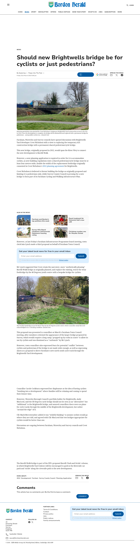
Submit (81, 256)
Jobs (44, 516)
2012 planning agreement (53, 166)
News (19, 49)
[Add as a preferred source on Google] (102, 75)
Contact (46, 512)
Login (131, 5)
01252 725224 (17, 534)
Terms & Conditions (50, 509)
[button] (8, 4)
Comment (83, 496)
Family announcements (51, 520)
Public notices (48, 518)
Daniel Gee (22, 73)
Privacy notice (63, 260)
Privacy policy (48, 514)
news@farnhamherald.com (19, 538)
